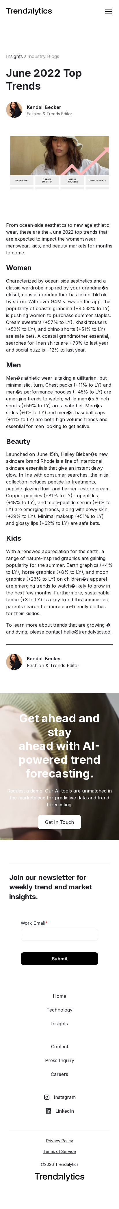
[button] (107, 11)
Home (59, 996)
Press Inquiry (59, 1060)
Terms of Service (59, 1151)
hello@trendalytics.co (87, 632)
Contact (59, 1046)
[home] (29, 12)
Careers (59, 1074)
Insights (59, 1023)
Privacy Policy (59, 1140)
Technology (59, 1010)
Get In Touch (59, 822)
